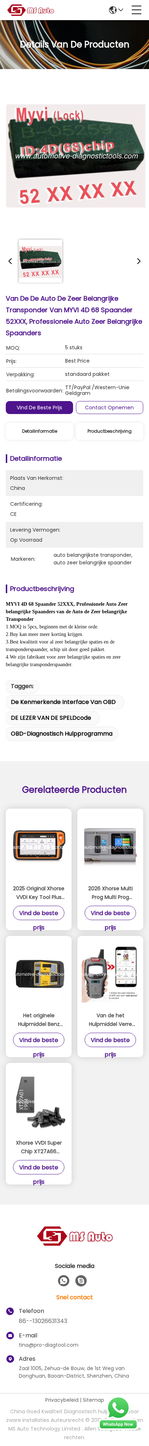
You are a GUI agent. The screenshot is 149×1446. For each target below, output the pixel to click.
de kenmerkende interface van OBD (63, 702)
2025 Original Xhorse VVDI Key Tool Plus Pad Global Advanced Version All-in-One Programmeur (38, 893)
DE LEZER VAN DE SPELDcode (51, 718)
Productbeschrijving (110, 431)
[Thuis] (74, 1245)
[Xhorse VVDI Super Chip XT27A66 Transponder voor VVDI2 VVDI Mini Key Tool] (38, 1101)
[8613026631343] (63, 1281)
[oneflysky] (81, 1281)
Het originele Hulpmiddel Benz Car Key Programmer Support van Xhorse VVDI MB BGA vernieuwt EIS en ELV (39, 1020)
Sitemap (93, 1400)
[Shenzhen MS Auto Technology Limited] (30, 10)
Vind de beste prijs (39, 407)
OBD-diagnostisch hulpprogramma (61, 733)
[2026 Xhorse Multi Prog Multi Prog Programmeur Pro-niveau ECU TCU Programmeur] (110, 847)
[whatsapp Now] (118, 1428)
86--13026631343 (43, 1321)
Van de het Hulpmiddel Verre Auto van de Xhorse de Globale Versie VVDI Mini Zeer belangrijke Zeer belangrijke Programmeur (110, 1020)
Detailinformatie (39, 431)
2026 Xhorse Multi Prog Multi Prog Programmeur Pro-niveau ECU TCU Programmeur (110, 893)
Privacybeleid (61, 1400)
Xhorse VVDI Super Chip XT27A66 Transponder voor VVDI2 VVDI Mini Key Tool (38, 1147)
